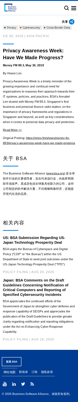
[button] (66, 8)
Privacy (11, 27)
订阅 (35, 371)
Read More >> (12, 130)
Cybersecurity (31, 27)
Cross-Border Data (58, 27)
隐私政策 (47, 371)
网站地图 (9, 372)
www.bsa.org (55, 173)
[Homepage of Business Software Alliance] (10, 7)
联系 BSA (11, 361)
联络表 (23, 371)
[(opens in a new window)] (5, 384)
